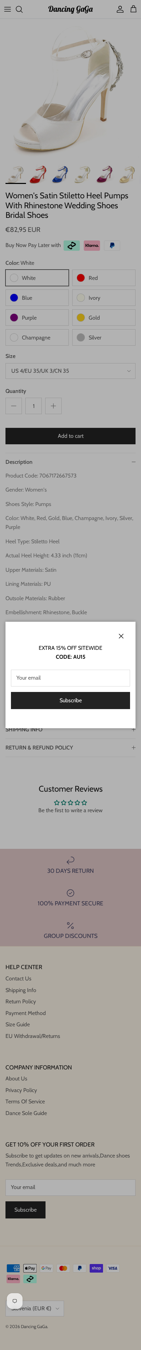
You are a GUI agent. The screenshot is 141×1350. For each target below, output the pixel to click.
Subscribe (71, 700)
